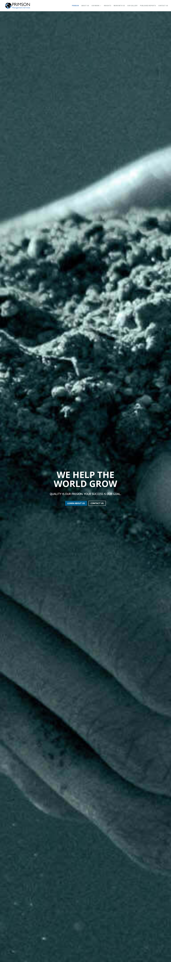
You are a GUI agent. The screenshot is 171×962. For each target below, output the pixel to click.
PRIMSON (75, 5)
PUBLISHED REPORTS (148, 5)
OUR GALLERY (132, 5)
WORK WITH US (119, 5)
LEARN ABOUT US (76, 503)
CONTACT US (163, 5)
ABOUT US (85, 5)
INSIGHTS (107, 5)
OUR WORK (95, 5)
